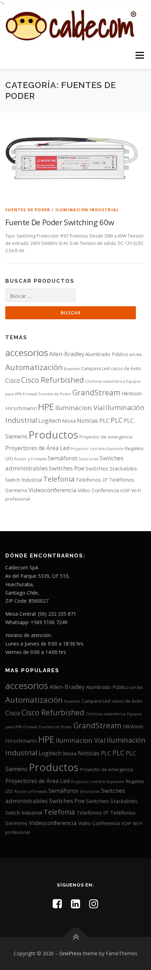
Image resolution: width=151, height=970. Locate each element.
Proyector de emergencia (105, 437)
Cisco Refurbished (52, 380)
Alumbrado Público (106, 354)
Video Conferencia (98, 490)
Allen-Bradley (66, 354)
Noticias (87, 420)
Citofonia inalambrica (105, 381)
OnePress (70, 953)
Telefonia (58, 479)
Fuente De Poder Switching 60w (59, 222)
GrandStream (96, 392)
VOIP (125, 490)
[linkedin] (75, 903)
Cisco (12, 380)
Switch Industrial (23, 479)
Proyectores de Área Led (37, 448)
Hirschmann (21, 408)
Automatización (34, 367)
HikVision (132, 393)
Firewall (30, 394)
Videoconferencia (52, 490)
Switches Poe (66, 468)
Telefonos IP (92, 479)
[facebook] (57, 903)
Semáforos (63, 458)
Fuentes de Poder (27, 209)
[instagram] (93, 903)
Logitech (49, 420)
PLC (104, 420)
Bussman (72, 368)
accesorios (26, 352)
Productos (53, 435)
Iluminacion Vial (80, 407)
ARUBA (135, 354)
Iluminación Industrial (87, 209)
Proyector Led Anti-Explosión (97, 448)
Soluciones (89, 458)
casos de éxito (126, 368)
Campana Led (95, 368)
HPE (46, 407)
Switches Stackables (111, 468)
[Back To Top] (75, 937)
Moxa (69, 420)
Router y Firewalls (30, 458)
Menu (139, 56)
